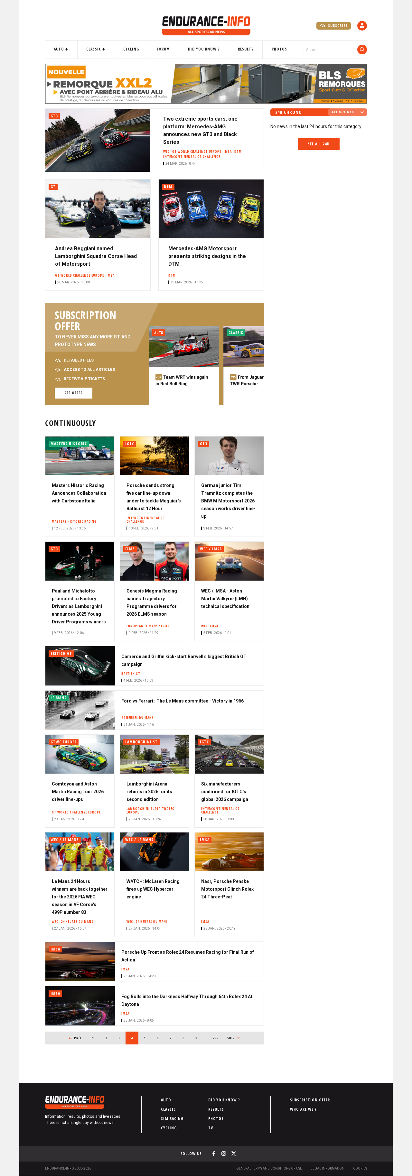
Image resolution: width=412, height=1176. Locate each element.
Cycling (131, 49)
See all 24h (319, 144)
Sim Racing (172, 1118)
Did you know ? (204, 49)
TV (210, 1128)
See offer (73, 393)
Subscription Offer (310, 1100)
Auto (59, 49)
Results (246, 49)
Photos (279, 49)
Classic (93, 49)
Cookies (360, 1168)
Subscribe (337, 25)
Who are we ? (303, 1109)
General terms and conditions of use (269, 1168)
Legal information (327, 1168)
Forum (163, 49)
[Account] (362, 26)
